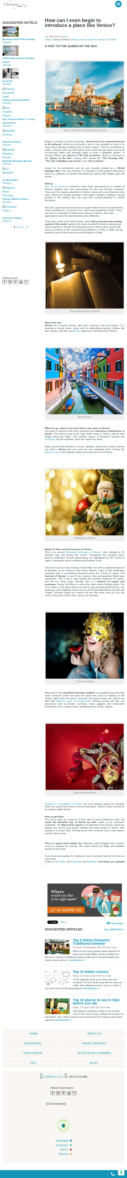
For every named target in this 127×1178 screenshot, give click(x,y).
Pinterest (91, 861)
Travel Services (94, 1043)
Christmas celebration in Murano (83, 552)
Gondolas (50, 439)
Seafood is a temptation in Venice (63, 804)
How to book (32, 1053)
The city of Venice (55, 186)
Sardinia (62, 1140)
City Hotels (111, 39)
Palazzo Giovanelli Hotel (16, 100)
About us (94, 1033)
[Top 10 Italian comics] (58, 977)
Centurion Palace (12, 218)
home (34, 1033)
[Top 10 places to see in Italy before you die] (58, 1006)
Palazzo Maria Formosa (15, 199)
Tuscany (61, 1145)
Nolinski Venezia (11, 141)
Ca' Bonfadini (10, 180)
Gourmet (92, 39)
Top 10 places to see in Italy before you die (96, 1001)
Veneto (48, 39)
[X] (26, 282)
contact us (52, 1076)
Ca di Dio (7, 81)
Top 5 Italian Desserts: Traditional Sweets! (91, 942)
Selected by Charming (94, 1053)
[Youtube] (21, 282)
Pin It (63, 922)
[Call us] (111, 1174)
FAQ (33, 1063)
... (25, 227)
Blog (93, 1063)
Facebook (76, 861)
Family (101, 39)
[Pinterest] (15, 282)
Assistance (32, 1043)
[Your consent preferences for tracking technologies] (121, 1172)
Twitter (62, 861)
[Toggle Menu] (118, 4)
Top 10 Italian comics (90, 972)
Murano (77, 330)
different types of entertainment (73, 701)
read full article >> (77, 960)
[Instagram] (10, 282)
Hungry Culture (79, 39)
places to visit (52, 452)
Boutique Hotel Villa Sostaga (18, 39)
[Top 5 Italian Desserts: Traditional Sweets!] (58, 946)
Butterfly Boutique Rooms (17, 161)
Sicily (64, 1149)
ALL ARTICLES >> (115, 929)
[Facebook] (4, 282)
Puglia (63, 1154)
